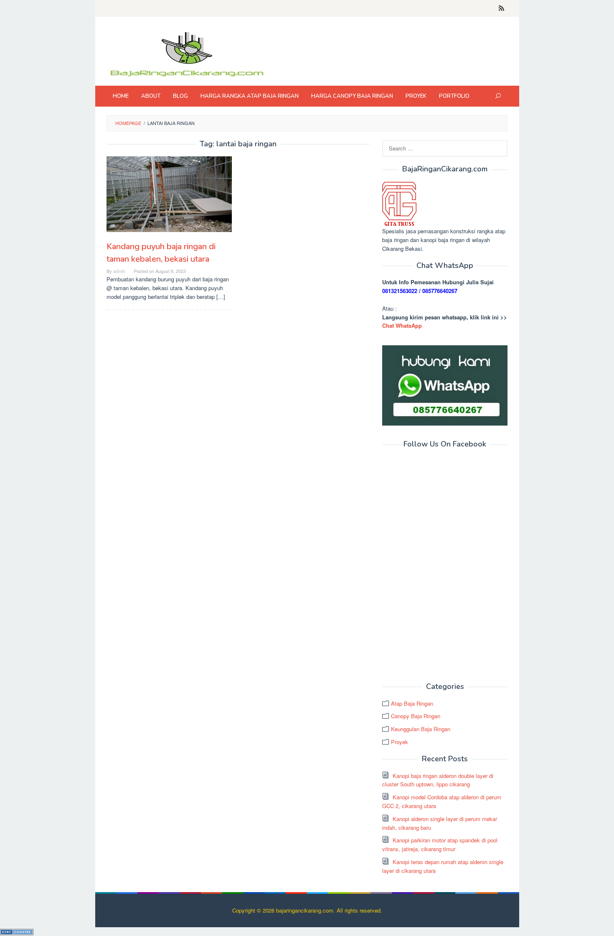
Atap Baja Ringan (412, 703)
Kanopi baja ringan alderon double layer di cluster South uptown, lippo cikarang (437, 780)
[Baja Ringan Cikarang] (186, 53)
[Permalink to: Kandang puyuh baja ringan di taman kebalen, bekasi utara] (169, 194)
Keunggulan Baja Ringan (420, 729)
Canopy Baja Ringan (415, 716)
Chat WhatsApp (402, 325)
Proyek (399, 742)
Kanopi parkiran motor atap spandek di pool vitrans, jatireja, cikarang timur (439, 844)
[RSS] (501, 8)
